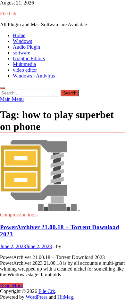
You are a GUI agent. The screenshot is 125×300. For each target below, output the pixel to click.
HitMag (65, 297)
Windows (22, 41)
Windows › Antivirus (34, 75)
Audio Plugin (26, 47)
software (21, 52)
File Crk (8, 13)
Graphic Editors (29, 58)
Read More (11, 285)
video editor (25, 70)
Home (19, 35)
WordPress (36, 297)
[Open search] (2, 88)
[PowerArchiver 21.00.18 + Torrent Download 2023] (62, 176)
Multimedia (24, 64)
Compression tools (19, 214)
